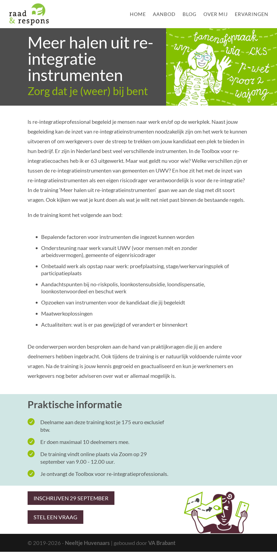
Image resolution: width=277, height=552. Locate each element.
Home (138, 14)
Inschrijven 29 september (71, 498)
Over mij (215, 14)
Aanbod (164, 14)
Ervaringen (251, 14)
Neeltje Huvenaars (87, 543)
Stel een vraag (55, 517)
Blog (189, 14)
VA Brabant (162, 543)
